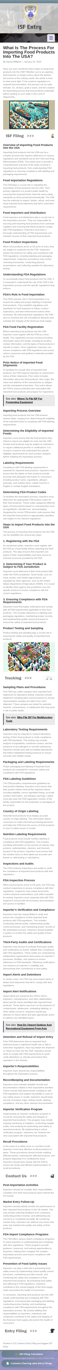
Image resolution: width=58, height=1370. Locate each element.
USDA (39, 584)
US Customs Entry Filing (25, 1343)
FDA (20, 161)
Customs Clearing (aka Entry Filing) (29, 1363)
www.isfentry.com (10, 1358)
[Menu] (51, 38)
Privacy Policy (49, 1358)
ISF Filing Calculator (29, 1353)
